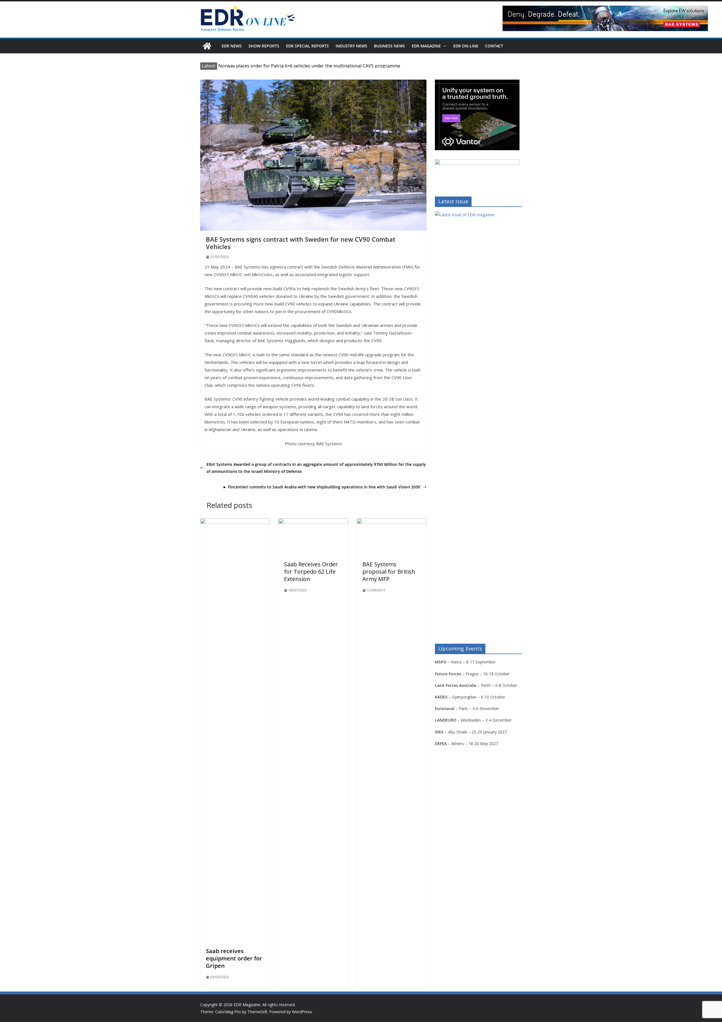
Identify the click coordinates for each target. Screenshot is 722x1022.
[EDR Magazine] (207, 46)
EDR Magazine (426, 46)
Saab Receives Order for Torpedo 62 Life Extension (311, 571)
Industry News (351, 46)
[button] (443, 46)
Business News (389, 46)
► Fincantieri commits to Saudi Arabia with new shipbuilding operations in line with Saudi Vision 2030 (321, 487)
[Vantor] (477, 83)
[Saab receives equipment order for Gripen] (235, 522)
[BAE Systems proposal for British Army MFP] (391, 522)
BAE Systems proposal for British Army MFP (388, 571)
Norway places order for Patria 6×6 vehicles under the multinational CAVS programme (309, 66)
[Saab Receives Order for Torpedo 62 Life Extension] (313, 522)
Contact (494, 46)
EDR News (232, 46)
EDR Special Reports (307, 46)
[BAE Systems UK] (605, 18)
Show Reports (263, 46)
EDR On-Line (465, 46)
